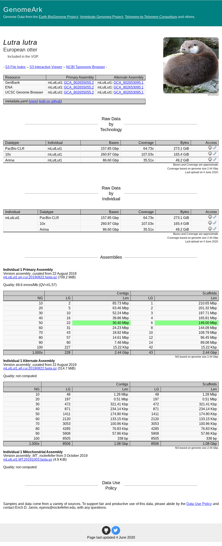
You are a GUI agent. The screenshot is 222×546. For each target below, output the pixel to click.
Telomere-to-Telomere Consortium (151, 17)
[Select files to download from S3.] (210, 148)
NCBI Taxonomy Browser (85, 67)
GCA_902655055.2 (79, 82)
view (33, 101)
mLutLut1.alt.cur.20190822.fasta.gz (30, 368)
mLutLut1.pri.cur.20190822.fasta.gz (30, 277)
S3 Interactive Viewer (45, 67)
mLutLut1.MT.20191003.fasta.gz (27, 459)
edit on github (50, 101)
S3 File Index (15, 67)
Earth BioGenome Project (58, 17)
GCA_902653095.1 (129, 82)
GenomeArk (22, 9)
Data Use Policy (199, 504)
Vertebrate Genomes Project (101, 17)
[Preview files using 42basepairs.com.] (215, 148)
